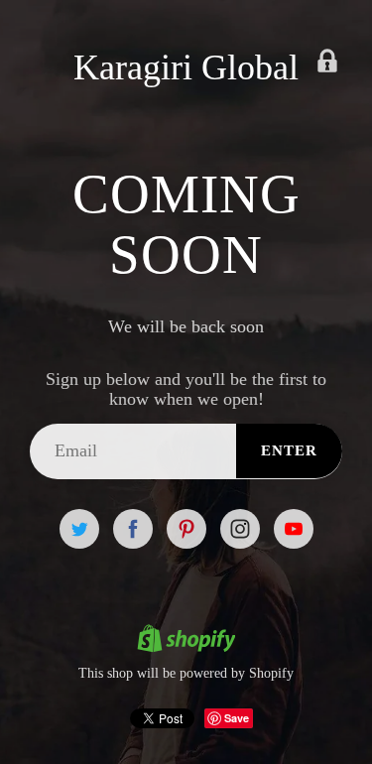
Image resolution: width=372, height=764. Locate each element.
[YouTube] (293, 529)
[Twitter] (79, 529)
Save (236, 717)
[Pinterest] (186, 529)
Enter (289, 450)
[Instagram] (240, 529)
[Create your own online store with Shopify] (186, 641)
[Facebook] (133, 529)
